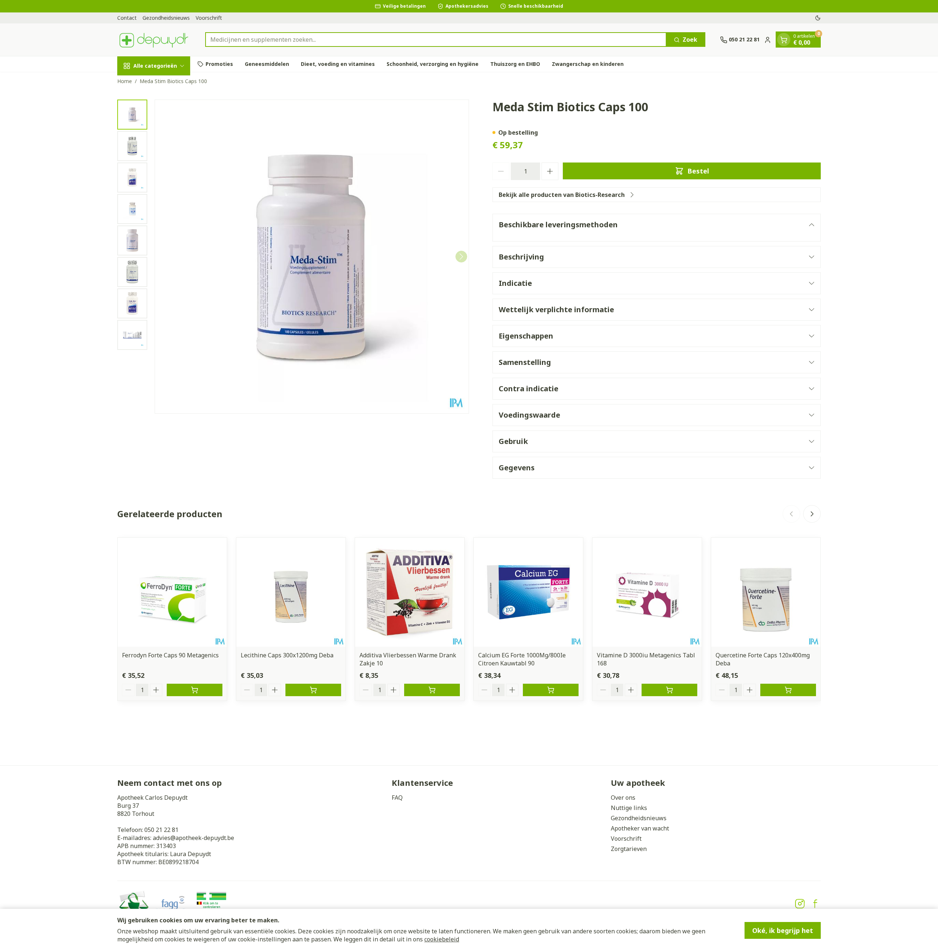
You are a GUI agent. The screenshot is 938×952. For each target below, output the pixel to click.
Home (124, 81)
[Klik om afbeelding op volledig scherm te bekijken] (312, 256)
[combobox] (435, 40)
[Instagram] (799, 903)
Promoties (219, 63)
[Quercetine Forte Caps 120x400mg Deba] (765, 592)
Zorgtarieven (629, 849)
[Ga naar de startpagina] (154, 39)
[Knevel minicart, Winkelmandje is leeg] (783, 39)
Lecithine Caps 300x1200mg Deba (287, 655)
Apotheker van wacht (640, 828)
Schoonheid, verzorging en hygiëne (433, 63)
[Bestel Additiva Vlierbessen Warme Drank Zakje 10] (432, 690)
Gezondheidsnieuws (166, 17)
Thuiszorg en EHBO (515, 63)
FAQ (397, 798)
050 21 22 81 (161, 830)
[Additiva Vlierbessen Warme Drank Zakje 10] (409, 592)
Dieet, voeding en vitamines (338, 63)
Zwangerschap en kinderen (588, 63)
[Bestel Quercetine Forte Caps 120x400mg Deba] (788, 690)
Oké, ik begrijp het (782, 930)
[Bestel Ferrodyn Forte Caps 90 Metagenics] (194, 690)
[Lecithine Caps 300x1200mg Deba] (291, 592)
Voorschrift (209, 17)
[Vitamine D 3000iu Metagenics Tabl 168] (647, 592)
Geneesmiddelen (267, 63)
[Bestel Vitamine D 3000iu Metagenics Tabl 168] (669, 690)
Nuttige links (629, 808)
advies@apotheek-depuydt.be (193, 838)
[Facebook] (815, 903)
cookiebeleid (441, 939)
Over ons (623, 798)
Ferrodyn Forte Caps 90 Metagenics (170, 655)
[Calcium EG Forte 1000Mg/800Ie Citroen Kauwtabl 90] (528, 592)
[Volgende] (461, 256)
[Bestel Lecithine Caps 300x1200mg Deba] (313, 690)
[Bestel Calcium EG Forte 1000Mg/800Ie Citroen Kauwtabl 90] (551, 690)
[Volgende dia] (812, 514)
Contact (127, 17)
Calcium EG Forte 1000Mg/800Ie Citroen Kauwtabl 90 (522, 659)
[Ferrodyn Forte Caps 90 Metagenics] (172, 592)
